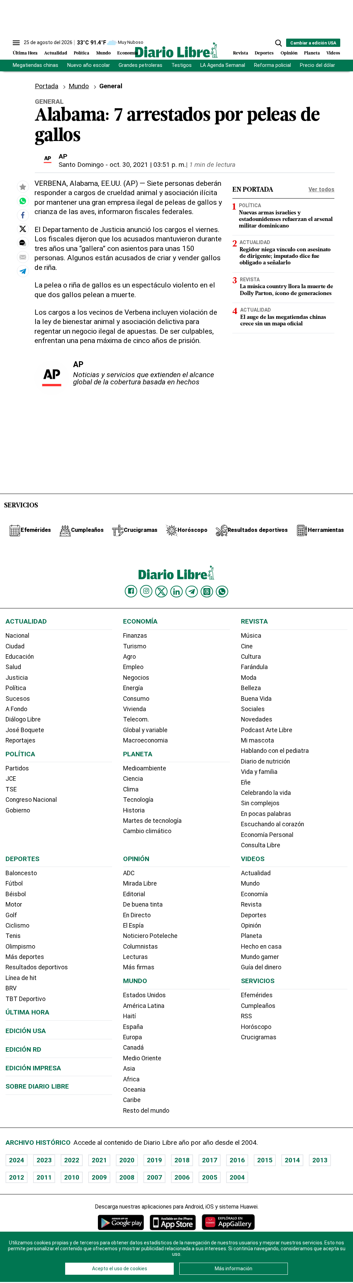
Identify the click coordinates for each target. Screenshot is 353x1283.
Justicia (17, 677)
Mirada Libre (140, 883)
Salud (13, 667)
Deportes (264, 53)
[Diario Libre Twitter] (161, 591)
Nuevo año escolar (88, 65)
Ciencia (133, 778)
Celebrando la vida (266, 792)
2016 (237, 1160)
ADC (128, 873)
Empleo (133, 667)
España (133, 1026)
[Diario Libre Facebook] (131, 591)
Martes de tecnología (152, 820)
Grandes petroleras (140, 65)
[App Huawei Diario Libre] (228, 1222)
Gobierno (18, 810)
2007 (154, 1177)
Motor (14, 904)
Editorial (134, 894)
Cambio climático (147, 831)
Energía (133, 688)
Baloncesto (21, 873)
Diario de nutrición (265, 761)
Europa (132, 1037)
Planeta (312, 53)
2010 (71, 1177)
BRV (11, 988)
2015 (264, 1160)
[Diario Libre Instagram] (146, 591)
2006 (182, 1177)
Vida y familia (259, 771)
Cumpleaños (258, 1005)
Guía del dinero (261, 967)
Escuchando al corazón (272, 824)
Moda (248, 677)
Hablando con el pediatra (275, 750)
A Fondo (16, 709)
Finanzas (135, 635)
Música (251, 635)
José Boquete (25, 730)
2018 (182, 1160)
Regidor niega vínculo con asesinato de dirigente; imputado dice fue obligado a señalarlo (285, 256)
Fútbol (14, 883)
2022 (71, 1160)
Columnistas (140, 946)
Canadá (133, 1047)
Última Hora (25, 53)
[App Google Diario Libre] (121, 1222)
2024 (16, 1160)
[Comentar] (22, 243)
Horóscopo (256, 1026)
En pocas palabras (266, 813)
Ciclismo (17, 925)
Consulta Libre (260, 845)
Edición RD (23, 1049)
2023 (44, 1160)
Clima (131, 789)
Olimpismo (20, 946)
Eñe (246, 782)
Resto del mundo (146, 1110)
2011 (44, 1177)
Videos (333, 53)
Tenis (13, 935)
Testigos (181, 65)
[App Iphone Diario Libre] (173, 1222)
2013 (319, 1160)
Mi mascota (257, 740)
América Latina (143, 1005)
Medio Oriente (142, 1058)
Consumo (136, 698)
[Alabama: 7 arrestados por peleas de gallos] (22, 201)
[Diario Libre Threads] (207, 591)
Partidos (17, 768)
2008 (126, 1177)
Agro (129, 656)
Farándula (254, 667)
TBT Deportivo (26, 999)
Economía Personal (267, 834)
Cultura (251, 656)
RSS (246, 1016)
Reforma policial (272, 65)
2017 (209, 1160)
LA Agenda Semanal (222, 65)
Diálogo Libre (23, 719)
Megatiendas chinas (35, 65)
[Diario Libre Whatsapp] (222, 591)
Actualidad (55, 53)
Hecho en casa (261, 946)
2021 (99, 1160)
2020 (126, 1160)
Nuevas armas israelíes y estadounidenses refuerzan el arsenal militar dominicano (286, 219)
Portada (46, 86)
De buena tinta (143, 904)
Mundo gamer (260, 956)
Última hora (27, 1012)
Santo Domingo (81, 165)
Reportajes (21, 740)
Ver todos (321, 189)
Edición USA (26, 1031)
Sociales (253, 709)
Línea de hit (21, 977)
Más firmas (138, 967)
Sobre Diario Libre (37, 1086)
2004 (237, 1177)
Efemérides (257, 995)
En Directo (137, 915)
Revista (240, 53)
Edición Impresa (33, 1068)
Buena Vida (256, 698)
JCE (11, 778)
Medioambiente (144, 768)
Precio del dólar (317, 65)
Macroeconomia (145, 740)
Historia (134, 810)
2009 (99, 1177)
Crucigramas (258, 1037)
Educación (20, 656)
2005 (209, 1177)
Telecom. (136, 719)
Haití (129, 1016)
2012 (16, 1177)
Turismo (134, 646)
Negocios (136, 677)
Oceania (134, 1089)
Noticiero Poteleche (150, 935)
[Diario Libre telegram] (191, 591)
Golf (11, 915)
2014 (292, 1160)
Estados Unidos (144, 995)
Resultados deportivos (37, 967)
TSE (11, 789)
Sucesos (18, 698)
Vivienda (134, 709)
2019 (154, 1160)
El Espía (133, 925)
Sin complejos (260, 803)
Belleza (251, 688)
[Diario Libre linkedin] (176, 591)
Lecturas (135, 956)
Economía (127, 53)
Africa (131, 1079)
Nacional (17, 635)
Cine (247, 646)
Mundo (103, 53)
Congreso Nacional (31, 799)
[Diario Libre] (176, 50)
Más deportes (25, 956)
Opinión (289, 53)
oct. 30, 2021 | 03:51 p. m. (148, 165)
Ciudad (15, 646)
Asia (129, 1068)
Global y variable (145, 730)
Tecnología (138, 799)
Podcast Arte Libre (266, 730)
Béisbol (16, 894)
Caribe (132, 1100)
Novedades (256, 719)
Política (81, 53)
